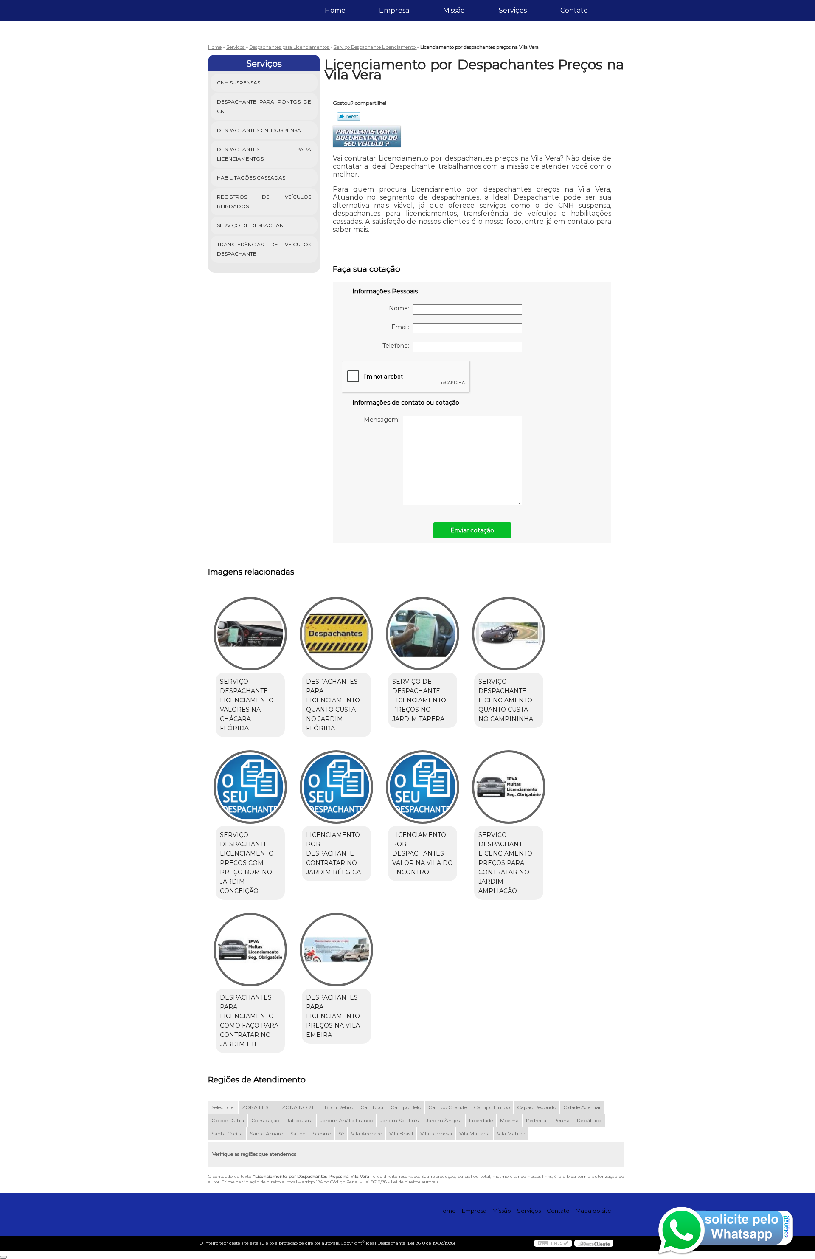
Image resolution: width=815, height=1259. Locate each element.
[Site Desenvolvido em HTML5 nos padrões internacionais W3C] (553, 1243)
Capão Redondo (536, 1107)
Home (335, 10)
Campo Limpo (492, 1107)
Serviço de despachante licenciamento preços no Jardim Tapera (419, 700)
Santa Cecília (227, 1133)
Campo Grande (447, 1107)
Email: (402, 327)
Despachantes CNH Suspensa (259, 130)
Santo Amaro (266, 1133)
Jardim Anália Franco (346, 1120)
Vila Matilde (511, 1133)
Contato (574, 10)
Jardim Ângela (444, 1120)
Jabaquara (300, 1120)
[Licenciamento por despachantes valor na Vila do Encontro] (422, 787)
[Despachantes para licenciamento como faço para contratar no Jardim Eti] (250, 949)
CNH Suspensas (238, 82)
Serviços (513, 10)
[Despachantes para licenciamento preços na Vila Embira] (336, 949)
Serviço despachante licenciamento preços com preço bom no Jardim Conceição (247, 863)
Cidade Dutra (227, 1120)
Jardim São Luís (399, 1120)
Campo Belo (406, 1107)
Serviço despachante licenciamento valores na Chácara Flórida (247, 705)
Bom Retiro (339, 1107)
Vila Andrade (366, 1133)
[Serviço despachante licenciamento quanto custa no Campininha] (508, 633)
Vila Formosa (436, 1133)
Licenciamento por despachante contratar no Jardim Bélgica (333, 853)
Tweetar (348, 116)
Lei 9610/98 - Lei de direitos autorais (400, 1182)
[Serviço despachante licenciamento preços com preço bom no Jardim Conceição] (250, 787)
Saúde (297, 1133)
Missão (454, 10)
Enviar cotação (472, 530)
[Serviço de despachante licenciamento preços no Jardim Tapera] (422, 633)
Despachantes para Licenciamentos (264, 154)
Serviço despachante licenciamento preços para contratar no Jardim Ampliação (505, 863)
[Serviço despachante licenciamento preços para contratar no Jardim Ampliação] (508, 787)
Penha (562, 1120)
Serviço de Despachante (253, 225)
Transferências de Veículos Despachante (264, 249)
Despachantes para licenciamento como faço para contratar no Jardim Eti (249, 1021)
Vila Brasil (401, 1133)
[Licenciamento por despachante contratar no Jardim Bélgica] (336, 787)
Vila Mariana (474, 1133)
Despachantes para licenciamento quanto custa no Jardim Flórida (333, 705)
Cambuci (371, 1107)
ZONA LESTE (258, 1107)
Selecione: (223, 1107)
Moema (509, 1120)
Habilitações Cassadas (251, 178)
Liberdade (481, 1120)
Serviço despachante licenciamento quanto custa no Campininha (505, 700)
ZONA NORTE (300, 1107)
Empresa (394, 10)
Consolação (265, 1120)
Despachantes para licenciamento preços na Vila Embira (333, 1016)
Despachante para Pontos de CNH (264, 106)
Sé (341, 1133)
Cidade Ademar (582, 1107)
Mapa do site (593, 1210)
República (589, 1120)
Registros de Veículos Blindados (264, 201)
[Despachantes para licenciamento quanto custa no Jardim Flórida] (336, 633)
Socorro (321, 1133)
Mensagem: (383, 419)
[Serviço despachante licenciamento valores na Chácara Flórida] (250, 633)
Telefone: (397, 345)
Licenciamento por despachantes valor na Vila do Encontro (422, 853)
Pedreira (536, 1120)
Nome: (401, 308)
